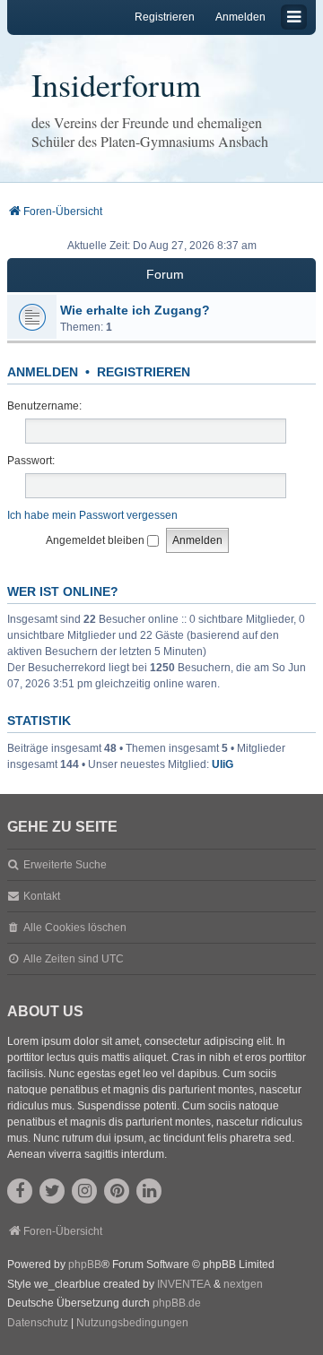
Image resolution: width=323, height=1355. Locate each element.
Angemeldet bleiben (96, 540)
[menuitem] (37, 1323)
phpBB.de (177, 1303)
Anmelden (42, 372)
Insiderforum (116, 84)
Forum (165, 274)
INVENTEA (184, 1284)
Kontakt (41, 896)
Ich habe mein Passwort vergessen (92, 515)
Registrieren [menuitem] (165, 17)
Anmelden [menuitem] (240, 17)
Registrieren (143, 372)
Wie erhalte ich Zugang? (135, 310)
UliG (222, 764)
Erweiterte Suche (65, 865)
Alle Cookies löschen (75, 927)
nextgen (243, 1284)
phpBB (84, 1264)
